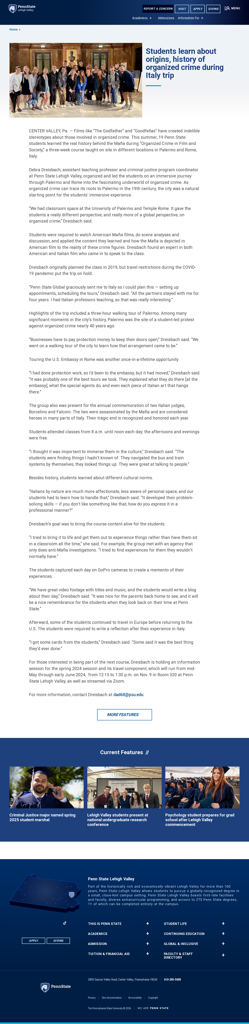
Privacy (92, 997)
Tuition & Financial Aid (109, 954)
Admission (97, 944)
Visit (182, 9)
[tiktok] (64, 923)
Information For (189, 18)
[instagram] (36, 923)
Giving (213, 9)
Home (13, 29)
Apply (197, 9)
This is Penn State (104, 924)
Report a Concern (157, 8)
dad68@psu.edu (128, 694)
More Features (122, 714)
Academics (140, 18)
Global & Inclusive (181, 944)
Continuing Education (184, 934)
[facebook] (26, 923)
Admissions (166, 18)
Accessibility (135, 997)
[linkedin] (45, 923)
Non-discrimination (112, 997)
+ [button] (147, 924)
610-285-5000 (172, 979)
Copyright (153, 997)
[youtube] (55, 923)
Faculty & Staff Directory (178, 955)
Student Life (175, 924)
